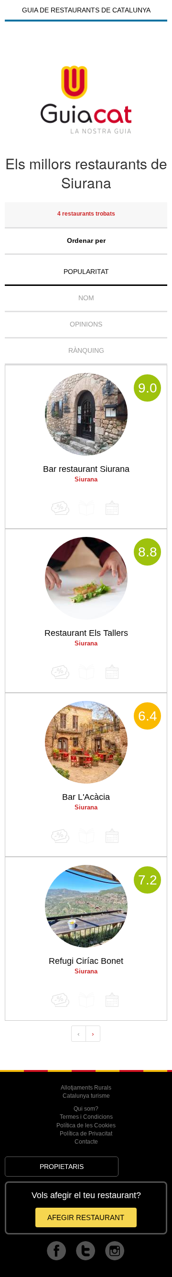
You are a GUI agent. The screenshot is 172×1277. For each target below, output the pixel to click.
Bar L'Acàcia (86, 797)
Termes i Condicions (86, 1116)
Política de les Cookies (86, 1125)
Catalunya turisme (86, 1095)
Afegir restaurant (85, 1217)
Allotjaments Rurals (86, 1087)
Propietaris (62, 1166)
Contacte (86, 1141)
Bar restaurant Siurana (86, 469)
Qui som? (86, 1108)
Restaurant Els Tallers (86, 633)
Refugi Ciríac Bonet (86, 961)
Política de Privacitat (86, 1133)
